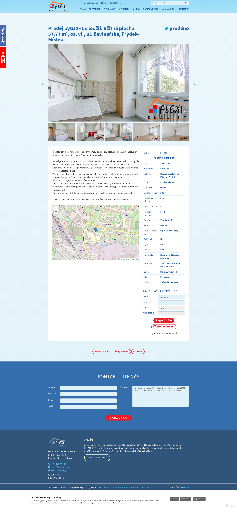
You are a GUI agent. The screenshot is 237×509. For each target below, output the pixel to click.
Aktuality (124, 9)
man (184, 487)
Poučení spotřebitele (140, 487)
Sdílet (140, 351)
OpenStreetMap (134, 259)
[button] (95, 229)
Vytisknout (123, 351)
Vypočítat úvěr (165, 320)
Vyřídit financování (165, 326)
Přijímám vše (199, 499)
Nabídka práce (150, 9)
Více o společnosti (97, 457)
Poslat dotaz (104, 351)
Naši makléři (168, 9)
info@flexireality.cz (112, 2)
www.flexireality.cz (59, 470)
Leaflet (124, 259)
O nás (83, 9)
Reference (94, 9)
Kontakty (183, 9)
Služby (136, 9)
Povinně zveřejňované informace (114, 487)
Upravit (174, 499)
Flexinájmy (109, 9)
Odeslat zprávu (118, 417)
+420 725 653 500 (90, 2)
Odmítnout (185, 499)
